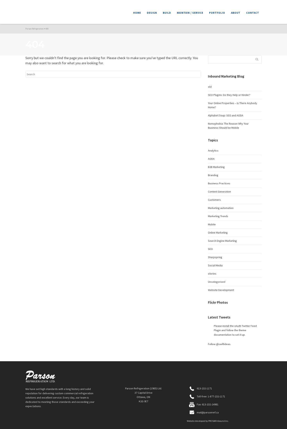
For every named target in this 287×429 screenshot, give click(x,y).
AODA (211, 159)
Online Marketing (218, 232)
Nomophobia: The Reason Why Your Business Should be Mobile (228, 125)
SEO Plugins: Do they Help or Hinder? (229, 95)
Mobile (212, 224)
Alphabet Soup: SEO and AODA (225, 115)
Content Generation (219, 191)
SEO (210, 249)
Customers (214, 200)
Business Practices (219, 183)
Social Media (215, 265)
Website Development (221, 290)
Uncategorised (216, 282)
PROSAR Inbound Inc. (218, 420)
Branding (213, 175)
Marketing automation (221, 208)
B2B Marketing (216, 167)
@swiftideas (223, 344)
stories (212, 273)
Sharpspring (215, 257)
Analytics (213, 150)
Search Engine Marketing (222, 241)
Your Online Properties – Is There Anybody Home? (232, 105)
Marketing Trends (218, 216)
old (210, 86)
